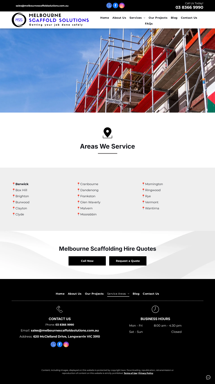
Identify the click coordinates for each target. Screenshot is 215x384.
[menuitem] (105, 18)
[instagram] (122, 6)
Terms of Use (130, 373)
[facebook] (115, 6)
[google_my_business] (109, 6)
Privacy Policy (145, 373)
